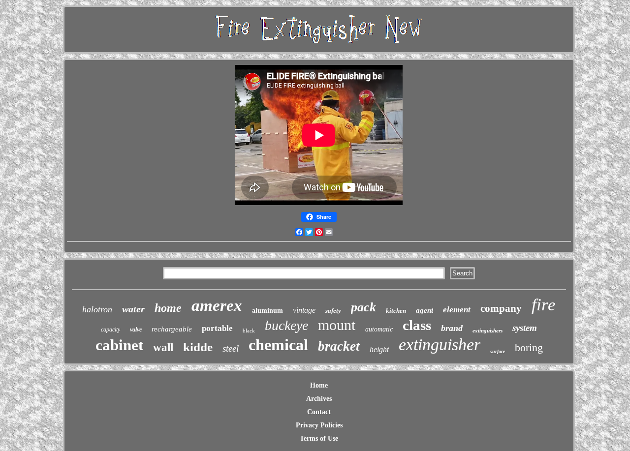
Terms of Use (319, 438)
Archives (319, 398)
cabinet (119, 345)
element (457, 309)
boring (529, 347)
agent (424, 310)
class (417, 325)
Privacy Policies (319, 425)
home (168, 307)
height (379, 349)
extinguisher (439, 344)
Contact (319, 412)
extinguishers (487, 330)
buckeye (286, 325)
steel (230, 348)
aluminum (267, 310)
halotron (97, 309)
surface (497, 351)
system (524, 328)
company (501, 308)
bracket (339, 346)
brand (452, 328)
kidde (198, 347)
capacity (110, 329)
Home (319, 385)
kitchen (396, 310)
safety (333, 310)
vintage (304, 310)
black (249, 330)
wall (163, 347)
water (133, 308)
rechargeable (172, 329)
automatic (379, 329)
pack (363, 307)
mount (336, 325)
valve (136, 329)
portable (217, 328)
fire (544, 304)
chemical (278, 345)
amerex (216, 305)
